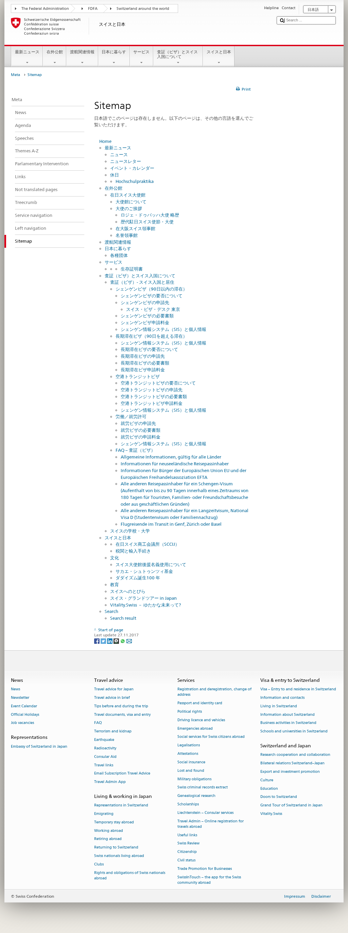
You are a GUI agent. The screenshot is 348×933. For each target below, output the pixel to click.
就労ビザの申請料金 (140, 437)
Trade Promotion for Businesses (204, 868)
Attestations (187, 754)
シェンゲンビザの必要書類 (147, 315)
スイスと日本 (219, 51)
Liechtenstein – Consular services (205, 812)
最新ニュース (27, 51)
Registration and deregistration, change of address (214, 692)
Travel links (103, 765)
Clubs (99, 864)
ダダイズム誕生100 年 (138, 577)
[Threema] (117, 640)
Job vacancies (22, 723)
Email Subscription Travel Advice (122, 773)
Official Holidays (25, 714)
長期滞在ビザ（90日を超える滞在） (151, 336)
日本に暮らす (114, 51)
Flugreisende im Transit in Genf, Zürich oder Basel (171, 524)
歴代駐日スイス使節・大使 (147, 221)
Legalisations (188, 745)
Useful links (187, 835)
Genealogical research (196, 796)
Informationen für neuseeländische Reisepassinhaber (175, 463)
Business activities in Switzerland (288, 723)
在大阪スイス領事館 (135, 228)
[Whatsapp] (123, 640)
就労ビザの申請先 (138, 423)
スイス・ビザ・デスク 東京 (153, 309)
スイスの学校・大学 (130, 531)
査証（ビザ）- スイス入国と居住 (142, 282)
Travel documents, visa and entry (122, 714)
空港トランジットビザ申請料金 (151, 403)
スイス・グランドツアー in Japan (143, 598)
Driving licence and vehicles (201, 720)
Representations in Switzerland (121, 805)
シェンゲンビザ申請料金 (145, 322)
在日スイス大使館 (127, 195)
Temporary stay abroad (114, 822)
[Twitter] (104, 640)
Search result (123, 618)
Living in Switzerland (278, 706)
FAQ (98, 723)
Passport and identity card (199, 703)
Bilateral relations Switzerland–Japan (292, 763)
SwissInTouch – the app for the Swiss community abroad (209, 880)
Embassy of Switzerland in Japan (39, 746)
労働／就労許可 (131, 416)
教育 (114, 584)
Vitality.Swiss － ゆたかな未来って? (145, 605)
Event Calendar (24, 706)
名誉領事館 (127, 235)
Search (111, 611)
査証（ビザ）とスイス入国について (177, 54)
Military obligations (194, 779)
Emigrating (104, 813)
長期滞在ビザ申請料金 (143, 369)
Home (105, 141)
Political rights (189, 711)
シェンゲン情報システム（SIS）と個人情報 (163, 329)
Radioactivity (105, 748)
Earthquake (104, 740)
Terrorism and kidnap (113, 731)
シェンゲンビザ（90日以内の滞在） (151, 289)
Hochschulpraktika (135, 181)
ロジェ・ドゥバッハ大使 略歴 (150, 215)
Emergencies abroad (195, 728)
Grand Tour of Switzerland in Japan (291, 805)
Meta (15, 75)
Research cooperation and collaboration (295, 755)
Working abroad (108, 830)
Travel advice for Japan (114, 689)
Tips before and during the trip (121, 706)
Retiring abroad (108, 839)
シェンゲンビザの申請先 (145, 302)
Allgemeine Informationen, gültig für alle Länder (171, 457)
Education (269, 788)
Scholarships (188, 804)
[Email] (129, 640)
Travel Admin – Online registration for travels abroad (210, 824)
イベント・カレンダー (132, 168)
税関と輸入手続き (133, 551)
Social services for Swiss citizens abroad (211, 737)
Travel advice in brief (112, 697)
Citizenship (187, 852)
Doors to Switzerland (278, 797)
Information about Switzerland (287, 714)
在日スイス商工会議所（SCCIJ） (147, 544)
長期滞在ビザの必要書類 (145, 363)
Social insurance (191, 762)
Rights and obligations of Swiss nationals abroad (129, 875)
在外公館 (55, 51)
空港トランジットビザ (138, 376)
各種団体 (119, 255)
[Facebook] (97, 640)
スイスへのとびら (127, 591)
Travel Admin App (110, 782)
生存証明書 (132, 269)
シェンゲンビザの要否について (151, 295)
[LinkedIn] (110, 640)
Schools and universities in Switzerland (294, 731)
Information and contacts (282, 697)
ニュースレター (125, 161)
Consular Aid (105, 756)
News (15, 689)
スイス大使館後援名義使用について (151, 564)
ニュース (119, 154)
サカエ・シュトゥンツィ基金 (144, 571)
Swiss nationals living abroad (119, 856)
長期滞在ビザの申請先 (143, 356)
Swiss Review (188, 843)
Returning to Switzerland (116, 847)
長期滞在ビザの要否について (149, 349)
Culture (266, 780)
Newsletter (20, 697)
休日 (114, 175)
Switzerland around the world (143, 8)
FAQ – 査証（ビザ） (135, 450)
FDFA (93, 8)
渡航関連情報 (82, 51)
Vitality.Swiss (271, 813)
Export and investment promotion (290, 771)
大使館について (131, 201)
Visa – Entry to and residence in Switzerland (298, 689)
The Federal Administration (45, 8)
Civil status (186, 860)
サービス (141, 51)
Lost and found (190, 770)
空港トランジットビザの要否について (158, 383)
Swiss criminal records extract (202, 787)
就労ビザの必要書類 (140, 430)
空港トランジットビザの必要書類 (154, 396)
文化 (114, 557)
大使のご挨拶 (129, 208)
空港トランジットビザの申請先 (151, 389)
